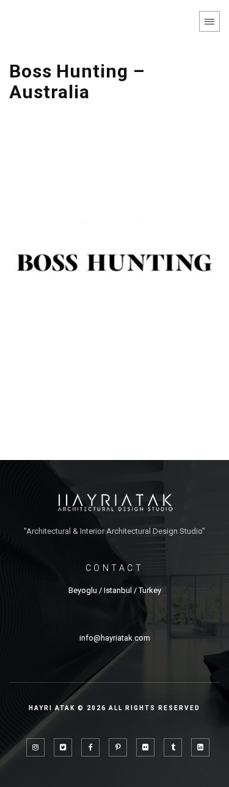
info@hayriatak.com (114, 637)
